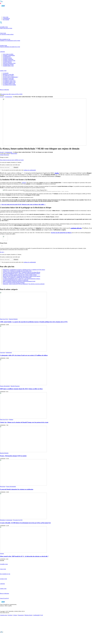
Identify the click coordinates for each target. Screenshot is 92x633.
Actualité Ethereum (7, 61)
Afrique (2, 154)
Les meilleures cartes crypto (9, 80)
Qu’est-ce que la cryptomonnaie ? (10, 77)
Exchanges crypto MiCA (8, 79)
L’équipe (15, 615)
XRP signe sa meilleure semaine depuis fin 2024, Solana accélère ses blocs (20, 274)
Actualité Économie (7, 58)
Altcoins (2, 553)
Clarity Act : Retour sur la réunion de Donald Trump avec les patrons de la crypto (24, 422)
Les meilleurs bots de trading (9, 84)
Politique (11, 419)
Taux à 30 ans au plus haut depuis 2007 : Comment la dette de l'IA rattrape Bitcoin (21, 272)
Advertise (10, 615)
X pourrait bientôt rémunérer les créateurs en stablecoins (15, 280)
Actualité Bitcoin (7, 56)
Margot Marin (14, 153)
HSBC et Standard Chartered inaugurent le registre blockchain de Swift (19, 281)
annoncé (24, 182)
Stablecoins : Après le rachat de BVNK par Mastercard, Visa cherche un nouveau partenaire (23, 283)
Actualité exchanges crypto (9, 60)
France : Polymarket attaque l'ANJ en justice (13, 456)
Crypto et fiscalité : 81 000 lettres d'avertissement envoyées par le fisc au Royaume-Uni (25, 523)
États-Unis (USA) (4, 319)
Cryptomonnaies (8, 96)
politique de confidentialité (30, 170)
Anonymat (2, 352)
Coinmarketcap (6, 18)
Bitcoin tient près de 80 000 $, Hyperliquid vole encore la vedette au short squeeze (21, 276)
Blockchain (6, 154)
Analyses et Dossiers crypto (9, 63)
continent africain (76, 228)
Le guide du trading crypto (9, 83)
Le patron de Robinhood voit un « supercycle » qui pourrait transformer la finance (21, 273)
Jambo (57, 173)
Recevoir (16, 167)
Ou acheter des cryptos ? (8, 75)
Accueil (2, 96)
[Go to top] (1, 632)
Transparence (21, 615)
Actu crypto (5, 17)
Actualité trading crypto (8, 65)
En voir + (2, 252)
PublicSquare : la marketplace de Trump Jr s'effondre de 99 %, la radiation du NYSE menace (24, 269)
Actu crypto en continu (8, 54)
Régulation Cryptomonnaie (6, 520)
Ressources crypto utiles (8, 74)
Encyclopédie (6, 19)
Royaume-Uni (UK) (17, 520)
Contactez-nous (3, 615)
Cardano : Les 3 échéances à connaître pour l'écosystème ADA (17, 271)
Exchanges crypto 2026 (8, 78)
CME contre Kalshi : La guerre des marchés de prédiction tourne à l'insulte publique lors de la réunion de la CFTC (34, 322)
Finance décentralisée (5, 386)
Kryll (41, 615)
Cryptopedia (5, 73)
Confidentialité (36, 615)
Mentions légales (28, 615)
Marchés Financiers (15, 386)
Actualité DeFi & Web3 (8, 64)
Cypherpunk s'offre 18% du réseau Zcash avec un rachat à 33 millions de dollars (24, 355)
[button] (46, 2)
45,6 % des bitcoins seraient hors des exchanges (14, 282)
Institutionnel (9, 352)
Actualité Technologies (8, 59)
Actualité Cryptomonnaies (9, 55)
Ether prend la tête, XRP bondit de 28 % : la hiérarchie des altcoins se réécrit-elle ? (24, 556)
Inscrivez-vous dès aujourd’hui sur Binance (61, 232)
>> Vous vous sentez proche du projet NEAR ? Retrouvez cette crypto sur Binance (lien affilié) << (23, 204)
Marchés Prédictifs (13, 319)
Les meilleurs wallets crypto (9, 82)
